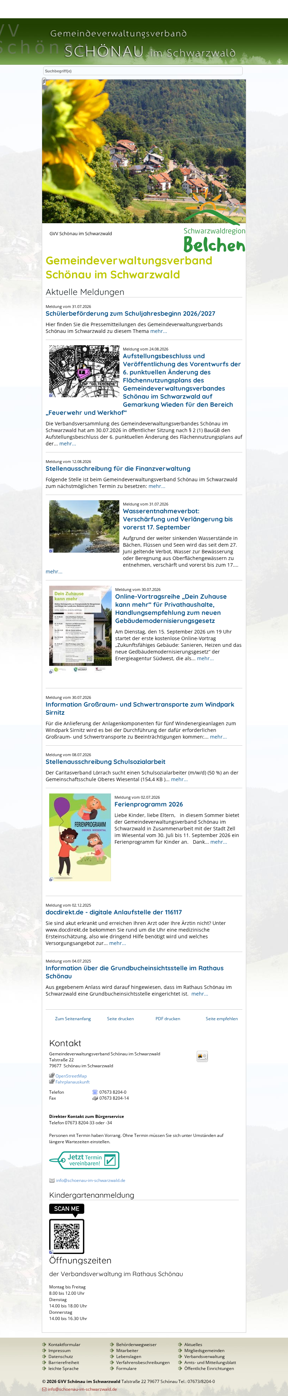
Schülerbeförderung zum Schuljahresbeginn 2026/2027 (130, 313)
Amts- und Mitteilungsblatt (210, 1362)
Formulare (126, 1368)
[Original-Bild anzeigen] (66, 1252)
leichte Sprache (63, 1368)
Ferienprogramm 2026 (148, 804)
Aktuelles (193, 1344)
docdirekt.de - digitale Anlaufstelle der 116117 (114, 912)
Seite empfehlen (222, 1019)
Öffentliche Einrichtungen (209, 1368)
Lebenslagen (128, 1356)
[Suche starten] (44, 81)
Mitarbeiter (127, 1350)
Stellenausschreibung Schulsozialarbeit (105, 762)
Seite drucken (120, 1019)
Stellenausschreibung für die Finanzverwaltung (118, 468)
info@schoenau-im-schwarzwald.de (90, 1180)
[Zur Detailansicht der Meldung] (82, 400)
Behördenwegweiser (136, 1344)
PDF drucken (168, 1019)
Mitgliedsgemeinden (204, 1350)
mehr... (158, 331)
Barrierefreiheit (63, 1362)
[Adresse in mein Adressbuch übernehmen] (204, 1061)
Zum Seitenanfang (73, 1019)
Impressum (59, 1350)
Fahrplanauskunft (72, 1082)
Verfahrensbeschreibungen (143, 1362)
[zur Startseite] (142, 61)
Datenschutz (60, 1356)
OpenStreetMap (71, 1076)
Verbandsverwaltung (204, 1356)
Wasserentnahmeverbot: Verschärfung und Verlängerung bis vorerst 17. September (178, 519)
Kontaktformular (64, 1344)
